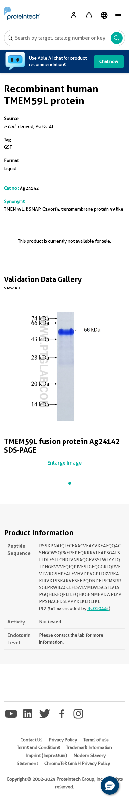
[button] (110, 785)
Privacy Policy (63, 739)
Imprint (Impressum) (46, 755)
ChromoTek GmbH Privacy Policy (77, 763)
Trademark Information (89, 747)
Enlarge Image (64, 463)
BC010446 (98, 608)
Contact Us (31, 739)
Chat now (108, 61)
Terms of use (96, 739)
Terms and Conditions (38, 747)
